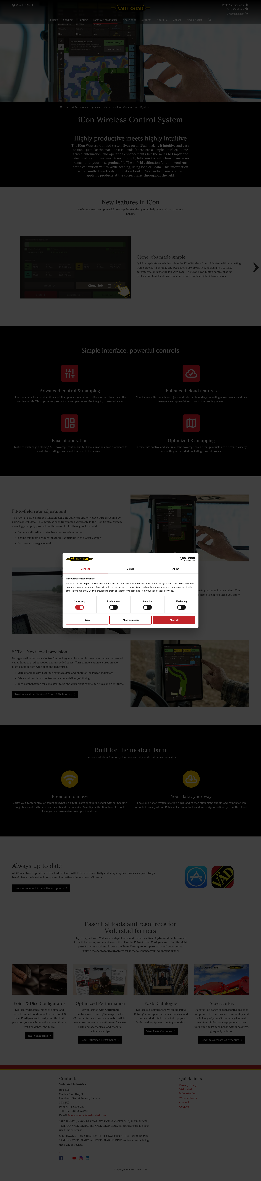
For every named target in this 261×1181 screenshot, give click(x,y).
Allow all (174, 620)
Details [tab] (130, 568)
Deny (87, 620)
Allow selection (130, 620)
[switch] (113, 609)
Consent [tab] (85, 568)
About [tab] (175, 568)
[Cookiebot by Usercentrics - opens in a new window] (182, 559)
